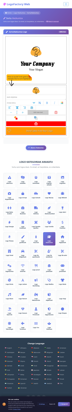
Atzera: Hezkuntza (37, 148)
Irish (8, 370)
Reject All (52, 404)
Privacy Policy (17, 409)
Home (9, 13)
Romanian (23, 379)
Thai (61, 383)
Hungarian (50, 366)
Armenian (63, 348)
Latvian (62, 370)
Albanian (36, 348)
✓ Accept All (64, 404)
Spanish (22, 383)
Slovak (62, 379)
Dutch (62, 357)
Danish (49, 357)
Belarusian (37, 352)
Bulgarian (50, 352)
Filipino (22, 361)
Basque (22, 352)
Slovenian (10, 383)
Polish (62, 374)
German (9, 366)
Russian (36, 379)
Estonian (10, 361)
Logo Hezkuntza (19, 13)
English (9, 348)
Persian (49, 374)
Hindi (35, 366)
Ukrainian (23, 388)
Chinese (9, 357)
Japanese (36, 370)
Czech (35, 357)
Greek (22, 366)
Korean (49, 370)
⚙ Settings (42, 404)
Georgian (63, 361)
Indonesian (63, 366)
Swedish (49, 383)
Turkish (9, 388)
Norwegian (37, 374)
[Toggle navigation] (66, 4)
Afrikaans (23, 348)
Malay (22, 374)
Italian (22, 370)
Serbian (49, 379)
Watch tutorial (53, 21)
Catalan (62, 352)
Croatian (23, 357)
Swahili (36, 383)
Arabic (49, 348)
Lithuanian (10, 374)
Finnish (36, 361)
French (49, 361)
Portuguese (11, 379)
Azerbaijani (10, 352)
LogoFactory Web (18, 4)
